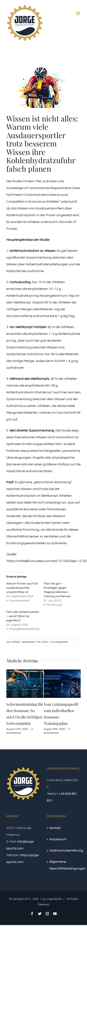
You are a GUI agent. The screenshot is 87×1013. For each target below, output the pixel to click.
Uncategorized (59, 642)
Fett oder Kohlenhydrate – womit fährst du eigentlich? (22, 616)
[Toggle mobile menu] (78, 13)
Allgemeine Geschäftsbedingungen (64, 865)
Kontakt (55, 828)
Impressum (58, 839)
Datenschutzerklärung (64, 850)
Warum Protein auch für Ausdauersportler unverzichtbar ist (22, 588)
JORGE (15, 642)
